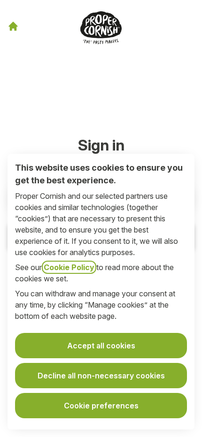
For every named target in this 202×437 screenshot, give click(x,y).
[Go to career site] (13, 26)
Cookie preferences (101, 405)
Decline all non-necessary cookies (101, 375)
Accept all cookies (101, 345)
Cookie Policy (69, 267)
